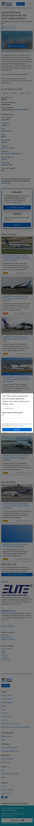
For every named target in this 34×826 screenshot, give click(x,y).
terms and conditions (24, 424)
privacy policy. (20, 425)
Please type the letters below (12, 412)
